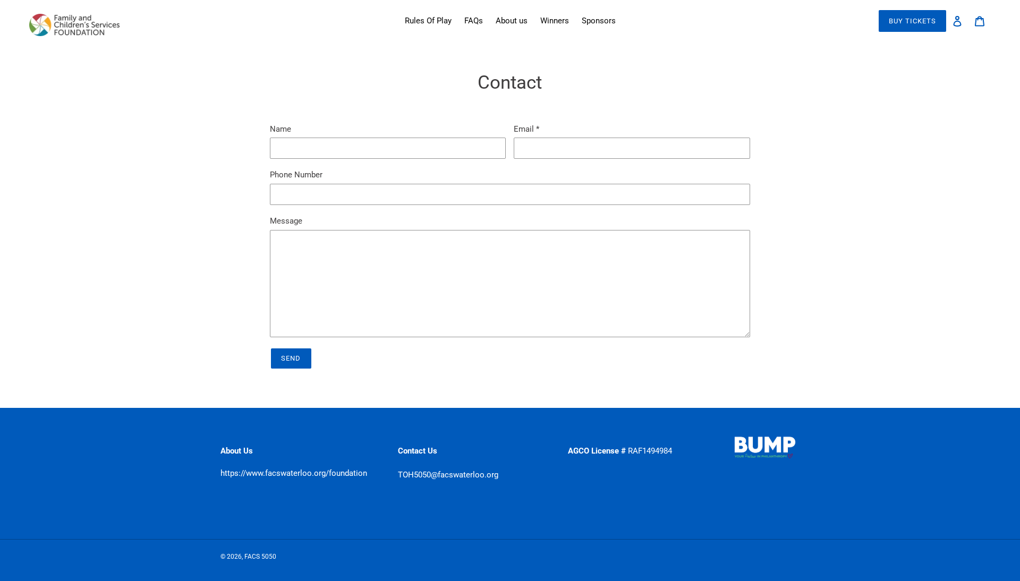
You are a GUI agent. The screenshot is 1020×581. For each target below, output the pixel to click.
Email (526, 129)
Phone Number (296, 175)
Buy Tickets (912, 21)
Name (280, 129)
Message (286, 221)
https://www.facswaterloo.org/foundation (293, 473)
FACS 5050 (260, 556)
